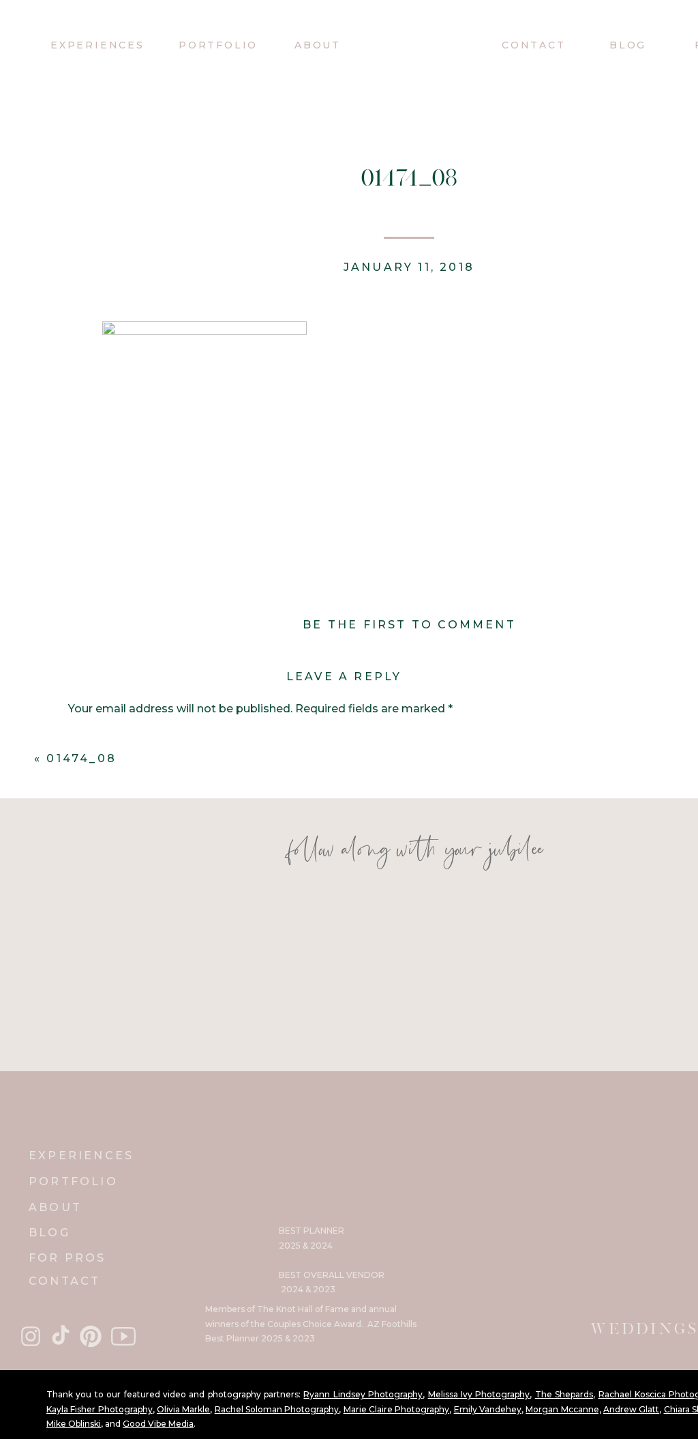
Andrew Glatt (631, 1409)
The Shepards (564, 1394)
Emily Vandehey (487, 1409)
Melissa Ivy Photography (479, 1394)
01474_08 (81, 758)
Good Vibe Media (158, 1424)
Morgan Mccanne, (563, 1409)
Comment (100, 737)
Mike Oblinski (73, 1424)
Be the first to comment (409, 624)
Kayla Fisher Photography (99, 1409)
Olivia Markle (183, 1409)
